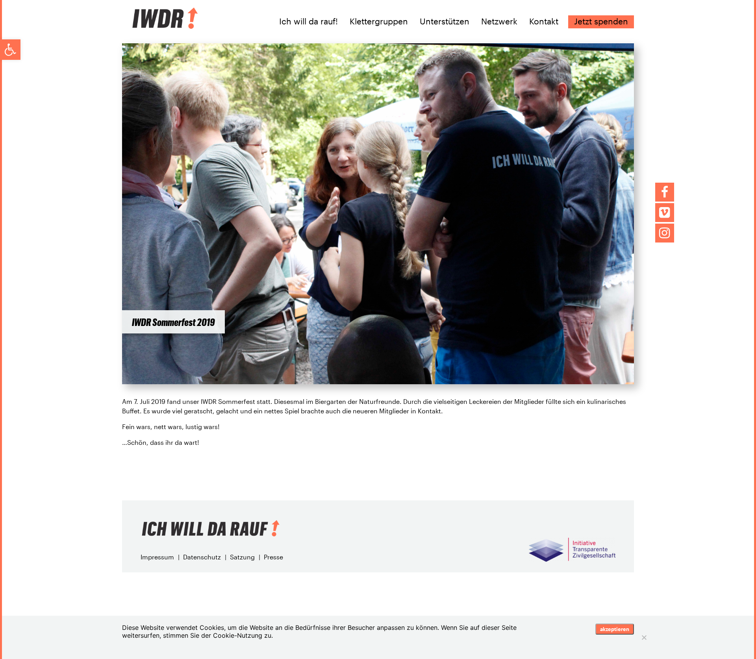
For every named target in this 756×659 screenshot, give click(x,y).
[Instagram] (664, 233)
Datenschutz (202, 557)
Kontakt (543, 21)
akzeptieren (614, 629)
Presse (273, 557)
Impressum (157, 557)
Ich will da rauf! (308, 21)
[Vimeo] (664, 212)
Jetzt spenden (601, 21)
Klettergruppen (379, 21)
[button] (10, 49)
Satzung (242, 557)
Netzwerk (499, 21)
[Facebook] (664, 192)
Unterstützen (444, 21)
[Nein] (644, 637)
